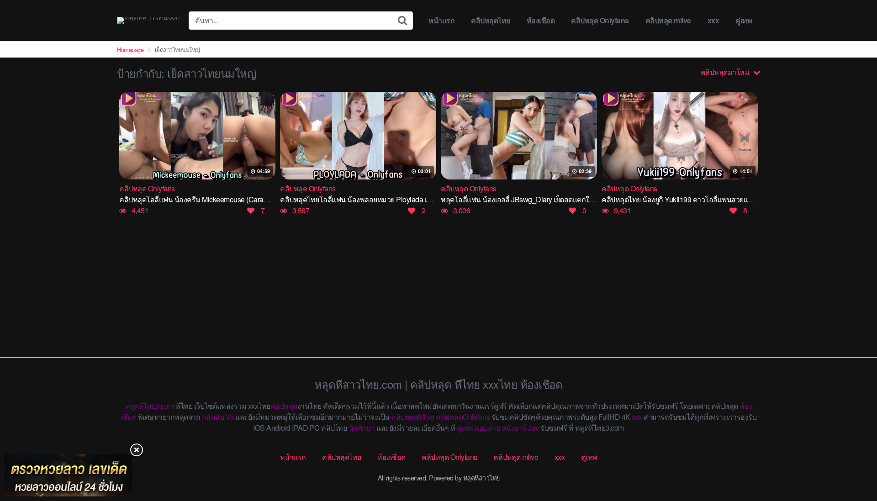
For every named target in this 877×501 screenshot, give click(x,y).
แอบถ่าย (487, 427)
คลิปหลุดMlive (412, 416)
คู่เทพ (743, 20)
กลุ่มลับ (213, 416)
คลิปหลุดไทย (490, 20)
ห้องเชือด (541, 20)
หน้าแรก (441, 20)
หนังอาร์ (514, 427)
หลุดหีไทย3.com (149, 406)
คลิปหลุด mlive (668, 20)
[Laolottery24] (68, 475)
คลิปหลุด (283, 406)
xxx (713, 20)
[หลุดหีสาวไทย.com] (149, 20)
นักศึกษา (362, 427)
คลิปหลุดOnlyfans (463, 416)
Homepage (130, 49)
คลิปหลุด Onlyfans (600, 20)
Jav (533, 427)
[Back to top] (852, 458)
